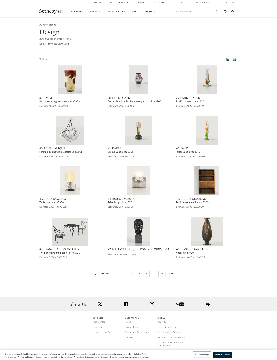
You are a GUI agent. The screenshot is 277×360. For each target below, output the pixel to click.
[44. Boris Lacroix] (138, 180)
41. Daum (114, 148)
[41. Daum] (138, 130)
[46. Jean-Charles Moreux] (70, 232)
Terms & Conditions (167, 327)
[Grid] (228, 59)
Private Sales (116, 12)
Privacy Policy (132, 327)
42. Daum (182, 148)
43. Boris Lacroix (52, 198)
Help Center (98, 322)
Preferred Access (119, 3)
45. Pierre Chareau (191, 198)
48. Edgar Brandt (189, 249)
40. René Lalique (52, 148)
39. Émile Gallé (188, 97)
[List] (235, 59)
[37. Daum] (70, 79)
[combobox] (196, 11)
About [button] (141, 3)
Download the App (102, 332)
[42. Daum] (207, 130)
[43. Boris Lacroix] (70, 180)
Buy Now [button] (95, 12)
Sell (135, 12)
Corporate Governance (137, 332)
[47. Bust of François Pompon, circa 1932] (138, 231)
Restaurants (160, 3)
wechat (208, 304)
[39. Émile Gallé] (207, 79)
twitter (100, 304)
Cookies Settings (202, 354)
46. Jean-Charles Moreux (59, 249)
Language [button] (226, 3)
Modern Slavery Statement (171, 337)
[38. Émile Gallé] (138, 79)
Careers (129, 337)
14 (162, 273)
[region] (138, 355)
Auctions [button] (77, 12)
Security (161, 322)
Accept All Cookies (222, 354)
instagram (152, 304)
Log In (97, 3)
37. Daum (45, 97)
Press (128, 322)
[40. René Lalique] (70, 130)
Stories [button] (180, 3)
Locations (97, 327)
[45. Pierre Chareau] (206, 180)
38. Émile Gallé (120, 97)
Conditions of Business (170, 332)
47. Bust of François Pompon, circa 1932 (138, 249)
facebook (126, 304)
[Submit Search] (217, 11)
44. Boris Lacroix (121, 198)
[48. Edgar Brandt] (207, 231)
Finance (150, 12)
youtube (180, 304)
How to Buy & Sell (203, 3)
